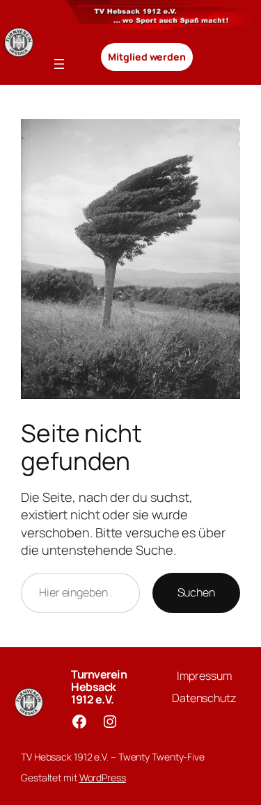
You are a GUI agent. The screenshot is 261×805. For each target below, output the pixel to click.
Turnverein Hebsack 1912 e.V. (99, 687)
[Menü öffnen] (59, 64)
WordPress (102, 777)
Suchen (196, 592)
